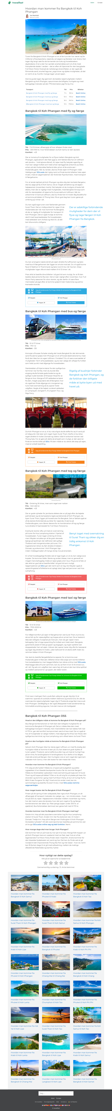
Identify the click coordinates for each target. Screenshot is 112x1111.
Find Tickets (72, 302)
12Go (47, 442)
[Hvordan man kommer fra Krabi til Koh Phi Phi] (87, 942)
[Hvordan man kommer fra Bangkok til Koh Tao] (87, 890)
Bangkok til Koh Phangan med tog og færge (42, 100)
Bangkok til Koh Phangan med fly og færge (41, 93)
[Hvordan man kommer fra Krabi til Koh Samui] (87, 1048)
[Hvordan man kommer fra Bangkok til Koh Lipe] (56, 1048)
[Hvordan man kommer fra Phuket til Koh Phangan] (25, 969)
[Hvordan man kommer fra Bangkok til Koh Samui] (25, 890)
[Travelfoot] (16, 2)
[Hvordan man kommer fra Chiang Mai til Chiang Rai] (56, 969)
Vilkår (57, 1102)
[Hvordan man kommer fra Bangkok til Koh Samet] (87, 1075)
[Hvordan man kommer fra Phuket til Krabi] (56, 890)
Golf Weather (73, 1102)
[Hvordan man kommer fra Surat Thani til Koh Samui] (56, 916)
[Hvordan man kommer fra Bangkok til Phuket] (56, 942)
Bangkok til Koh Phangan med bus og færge (42, 97)
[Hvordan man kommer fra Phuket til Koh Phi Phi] (87, 995)
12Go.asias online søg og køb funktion (49, 824)
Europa (100, 2)
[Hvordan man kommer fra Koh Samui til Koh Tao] (87, 1022)
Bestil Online (80, 93)
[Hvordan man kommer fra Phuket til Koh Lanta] (25, 995)
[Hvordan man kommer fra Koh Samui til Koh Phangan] (87, 916)
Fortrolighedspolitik (49, 1102)
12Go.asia (40, 172)
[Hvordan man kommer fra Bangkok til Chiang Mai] (25, 1075)
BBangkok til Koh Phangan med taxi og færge (42, 104)
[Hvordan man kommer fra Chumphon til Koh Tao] (56, 995)
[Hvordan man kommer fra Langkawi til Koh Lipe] (56, 1075)
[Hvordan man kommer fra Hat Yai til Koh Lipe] (25, 1022)
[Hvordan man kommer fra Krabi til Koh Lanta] (25, 1048)
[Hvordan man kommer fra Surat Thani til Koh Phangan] (25, 916)
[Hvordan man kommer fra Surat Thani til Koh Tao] (56, 1022)
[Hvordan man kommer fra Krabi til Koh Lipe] (25, 942)
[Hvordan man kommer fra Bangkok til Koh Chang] (87, 969)
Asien (92, 2)
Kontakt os (64, 1102)
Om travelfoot (38, 1102)
